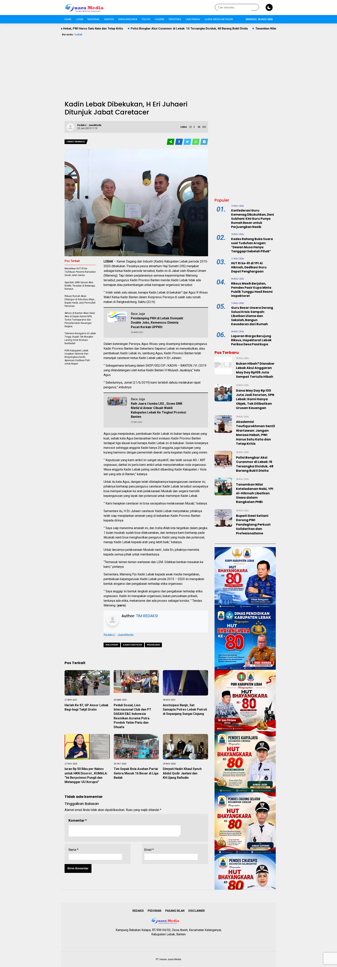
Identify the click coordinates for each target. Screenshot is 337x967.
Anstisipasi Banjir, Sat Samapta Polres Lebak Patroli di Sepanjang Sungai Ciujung (185, 709)
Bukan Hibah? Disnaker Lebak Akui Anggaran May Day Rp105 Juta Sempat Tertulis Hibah (255, 370)
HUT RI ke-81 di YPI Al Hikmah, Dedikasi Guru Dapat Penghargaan (249, 267)
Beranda (67, 34)
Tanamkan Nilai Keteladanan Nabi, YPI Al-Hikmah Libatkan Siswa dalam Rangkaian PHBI (266, 28)
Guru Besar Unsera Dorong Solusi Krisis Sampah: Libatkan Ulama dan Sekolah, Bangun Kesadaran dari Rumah (252, 316)
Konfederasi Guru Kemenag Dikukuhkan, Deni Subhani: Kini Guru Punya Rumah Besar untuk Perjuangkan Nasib (252, 218)
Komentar (77, 820)
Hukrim (159, 19)
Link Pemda (193, 19)
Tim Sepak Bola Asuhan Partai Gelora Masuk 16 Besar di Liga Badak (136, 773)
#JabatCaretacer (132, 645)
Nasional (94, 19)
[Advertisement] (168, 65)
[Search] (255, 7)
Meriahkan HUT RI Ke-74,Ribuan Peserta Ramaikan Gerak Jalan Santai (80, 272)
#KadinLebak (153, 645)
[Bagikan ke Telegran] (204, 141)
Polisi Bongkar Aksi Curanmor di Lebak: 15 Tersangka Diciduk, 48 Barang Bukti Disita (140, 28)
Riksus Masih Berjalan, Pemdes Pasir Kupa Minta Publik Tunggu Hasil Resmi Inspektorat (251, 289)
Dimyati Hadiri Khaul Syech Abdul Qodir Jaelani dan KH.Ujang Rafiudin (182, 773)
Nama (73, 850)
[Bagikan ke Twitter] (188, 141)
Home (67, 19)
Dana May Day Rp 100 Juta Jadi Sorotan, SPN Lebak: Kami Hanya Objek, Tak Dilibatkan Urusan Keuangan (255, 399)
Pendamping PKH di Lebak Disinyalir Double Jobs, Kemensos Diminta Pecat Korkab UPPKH (157, 322)
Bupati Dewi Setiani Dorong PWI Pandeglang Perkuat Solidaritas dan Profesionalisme (253, 524)
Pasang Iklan (174, 910)
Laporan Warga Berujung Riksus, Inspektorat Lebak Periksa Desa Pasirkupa (251, 340)
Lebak (78, 34)
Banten (109, 19)
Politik (146, 19)
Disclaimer (196, 910)
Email (149, 850)
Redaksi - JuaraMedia (118, 635)
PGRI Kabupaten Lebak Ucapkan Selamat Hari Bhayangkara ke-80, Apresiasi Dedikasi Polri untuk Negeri (77, 357)
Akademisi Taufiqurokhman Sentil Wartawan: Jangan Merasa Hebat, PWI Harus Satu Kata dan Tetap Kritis (255, 433)
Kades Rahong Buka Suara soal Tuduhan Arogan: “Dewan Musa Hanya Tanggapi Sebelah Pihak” (252, 245)
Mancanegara (127, 19)
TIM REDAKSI (147, 616)
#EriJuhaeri (112, 645)
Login (79, 19)
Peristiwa (175, 19)
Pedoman (154, 910)
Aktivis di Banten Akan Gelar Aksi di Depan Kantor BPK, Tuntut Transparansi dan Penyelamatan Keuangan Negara (80, 320)
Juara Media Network (218, 19)
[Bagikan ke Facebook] (179, 141)
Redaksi (138, 910)
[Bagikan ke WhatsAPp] (196, 141)
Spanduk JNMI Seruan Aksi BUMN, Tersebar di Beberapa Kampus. (80, 285)
